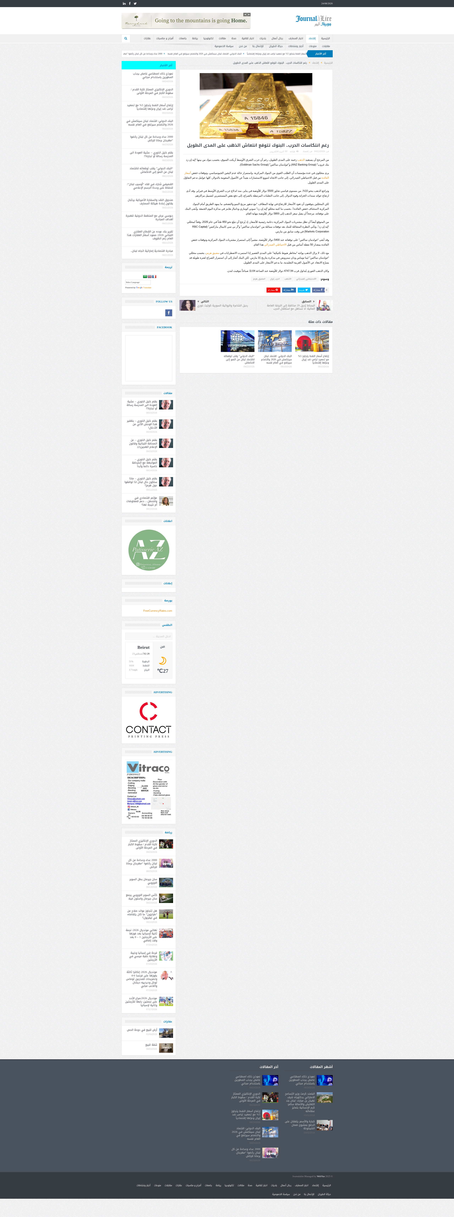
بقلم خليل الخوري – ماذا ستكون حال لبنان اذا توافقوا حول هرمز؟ (140, 482)
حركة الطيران (276, 46)
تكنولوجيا (208, 38)
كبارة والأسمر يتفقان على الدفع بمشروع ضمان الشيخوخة (300, 1125)
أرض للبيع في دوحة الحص (142, 1029)
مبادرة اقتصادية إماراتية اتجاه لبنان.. (152, 250)
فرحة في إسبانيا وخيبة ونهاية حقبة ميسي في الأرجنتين (143, 956)
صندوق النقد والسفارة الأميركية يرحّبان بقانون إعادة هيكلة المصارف (150, 201)
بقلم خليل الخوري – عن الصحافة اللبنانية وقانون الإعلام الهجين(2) (143, 443)
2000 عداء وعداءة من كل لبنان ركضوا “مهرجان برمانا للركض (205, 54)
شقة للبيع (151, 1044)
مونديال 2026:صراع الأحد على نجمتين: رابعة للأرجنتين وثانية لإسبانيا (141, 1002)
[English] (150, 277)
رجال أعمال (277, 38)
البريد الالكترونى (277, 151)
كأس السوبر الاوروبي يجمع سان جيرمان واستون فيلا (141, 897)
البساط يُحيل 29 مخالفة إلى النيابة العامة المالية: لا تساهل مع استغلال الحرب (291, 307)
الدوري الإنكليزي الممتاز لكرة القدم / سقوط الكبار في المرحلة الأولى (152, 91)
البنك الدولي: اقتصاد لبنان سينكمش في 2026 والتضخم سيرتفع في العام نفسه (275, 54)
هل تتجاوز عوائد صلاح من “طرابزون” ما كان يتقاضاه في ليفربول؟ (142, 914)
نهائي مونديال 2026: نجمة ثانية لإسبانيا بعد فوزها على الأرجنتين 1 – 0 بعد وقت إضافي (141, 935)
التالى (205, 301)
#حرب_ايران (275, 279)
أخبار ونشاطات (295, 46)
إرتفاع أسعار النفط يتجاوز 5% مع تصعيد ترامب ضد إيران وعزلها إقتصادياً (313, 359)
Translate (147, 288)
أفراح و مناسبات (164, 38)
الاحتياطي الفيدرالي (275, 244)
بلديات (262, 38)
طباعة (292, 151)
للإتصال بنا (258, 46)
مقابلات (326, 46)
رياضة (195, 38)
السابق (306, 301)
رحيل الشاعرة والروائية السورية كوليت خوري (222, 305)
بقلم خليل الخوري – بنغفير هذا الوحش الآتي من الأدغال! (142, 424)
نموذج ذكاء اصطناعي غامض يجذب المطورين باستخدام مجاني (153, 75)
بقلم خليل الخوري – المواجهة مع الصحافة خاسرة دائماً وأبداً (144, 463)
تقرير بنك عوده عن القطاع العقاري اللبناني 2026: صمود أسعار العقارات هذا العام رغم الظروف (150, 235)
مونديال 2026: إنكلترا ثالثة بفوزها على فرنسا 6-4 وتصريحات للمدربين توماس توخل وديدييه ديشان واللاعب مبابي (141, 979)
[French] (154, 277)
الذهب (301, 159)
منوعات (313, 46)
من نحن (243, 46)
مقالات (222, 38)
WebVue (321, 1176)
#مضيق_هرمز (259, 279)
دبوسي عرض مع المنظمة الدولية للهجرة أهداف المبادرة (149, 217)
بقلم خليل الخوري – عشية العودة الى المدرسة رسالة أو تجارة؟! (143, 54)
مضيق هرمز (212, 252)
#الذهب (287, 279)
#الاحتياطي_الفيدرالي (306, 279)
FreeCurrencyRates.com (157, 610)
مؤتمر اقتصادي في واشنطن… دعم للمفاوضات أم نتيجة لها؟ (141, 501)
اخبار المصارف (296, 38)
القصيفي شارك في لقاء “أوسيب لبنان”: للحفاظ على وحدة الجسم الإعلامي (150, 186)
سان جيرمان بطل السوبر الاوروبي (143, 881)
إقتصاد (312, 38)
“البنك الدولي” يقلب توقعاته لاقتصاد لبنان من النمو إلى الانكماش (239, 359)
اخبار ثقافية (248, 38)
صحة (233, 38)
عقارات (147, 38)
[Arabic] (145, 277)
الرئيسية (325, 38)
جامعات (183, 38)
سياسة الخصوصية (224, 46)
